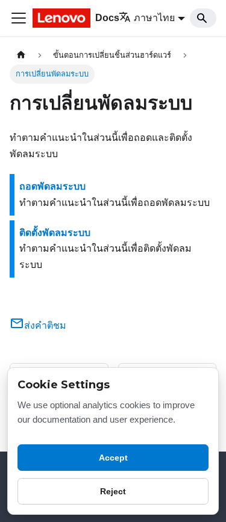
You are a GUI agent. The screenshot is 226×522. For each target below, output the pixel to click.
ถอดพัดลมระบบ (52, 186)
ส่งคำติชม (45, 325)
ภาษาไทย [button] (154, 18)
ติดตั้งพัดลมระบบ (54, 233)
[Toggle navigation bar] (19, 18)
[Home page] (21, 55)
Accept (113, 457)
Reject (113, 491)
